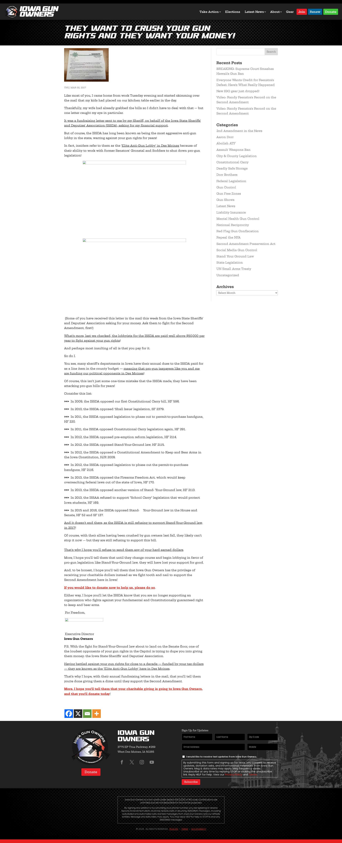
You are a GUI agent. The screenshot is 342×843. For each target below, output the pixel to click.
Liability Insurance (231, 212)
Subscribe (191, 781)
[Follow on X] (132, 762)
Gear (290, 12)
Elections (232, 12)
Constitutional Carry (232, 162)
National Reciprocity (232, 225)
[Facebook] (68, 713)
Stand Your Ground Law (235, 256)
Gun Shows (225, 200)
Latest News (254, 12)
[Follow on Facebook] (122, 762)
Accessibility (198, 829)
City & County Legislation (236, 156)
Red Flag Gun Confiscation (237, 231)
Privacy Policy (233, 774)
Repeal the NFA (228, 237)
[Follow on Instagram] (142, 762)
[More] (96, 713)
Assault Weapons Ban (233, 149)
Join (301, 11)
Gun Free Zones (228, 193)
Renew (315, 11)
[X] (78, 713)
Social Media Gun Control (236, 250)
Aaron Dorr (225, 137)
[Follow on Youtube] (151, 762)
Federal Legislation (231, 181)
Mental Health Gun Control (237, 218)
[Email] (87, 713)
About (275, 12)
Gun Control (226, 187)
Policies (173, 829)
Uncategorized (227, 275)
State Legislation (229, 262)
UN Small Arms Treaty (233, 269)
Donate (330, 11)
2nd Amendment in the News (239, 131)
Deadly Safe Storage (232, 168)
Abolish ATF (225, 143)
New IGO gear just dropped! (238, 91)
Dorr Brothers (226, 174)
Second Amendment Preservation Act (245, 244)
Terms (253, 774)
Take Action (209, 12)
